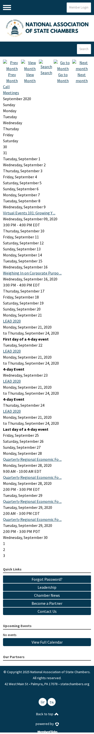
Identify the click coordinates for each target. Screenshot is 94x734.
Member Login (78, 7)
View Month (30, 77)
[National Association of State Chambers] (47, 28)
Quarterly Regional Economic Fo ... (32, 459)
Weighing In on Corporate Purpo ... (32, 272)
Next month (82, 77)
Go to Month (63, 77)
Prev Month (12, 77)
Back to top (45, 714)
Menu (7, 8)
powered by (45, 723)
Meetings (11, 92)
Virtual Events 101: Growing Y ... (29, 212)
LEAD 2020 (12, 321)
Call (6, 86)
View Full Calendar (47, 642)
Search (83, 49)
